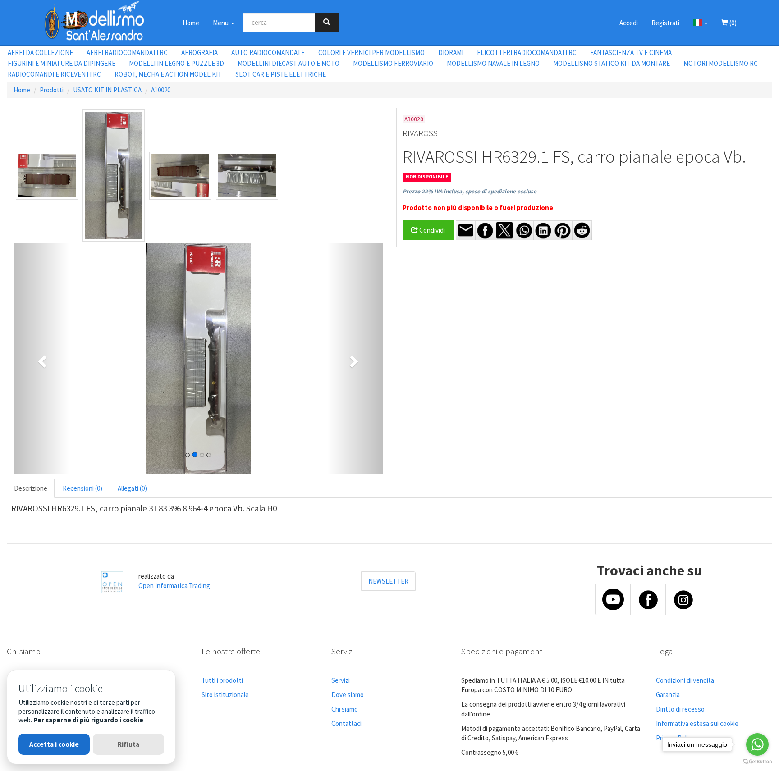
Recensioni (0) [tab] (82, 488)
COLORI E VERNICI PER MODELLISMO (371, 52)
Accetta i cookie (54, 744)
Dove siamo (347, 694)
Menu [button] (221, 22)
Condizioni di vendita (685, 680)
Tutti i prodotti (222, 680)
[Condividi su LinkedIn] (543, 230)
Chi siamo (344, 709)
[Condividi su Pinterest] (563, 230)
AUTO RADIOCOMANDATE (268, 52)
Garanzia (668, 694)
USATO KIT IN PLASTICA (107, 90)
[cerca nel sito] (327, 22)
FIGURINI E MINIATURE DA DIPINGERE (61, 63)
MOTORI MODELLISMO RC (720, 63)
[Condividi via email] (466, 230)
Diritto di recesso (680, 709)
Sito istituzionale (225, 694)
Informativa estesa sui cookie (697, 723)
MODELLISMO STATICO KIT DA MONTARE (611, 63)
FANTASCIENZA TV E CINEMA (631, 52)
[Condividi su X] (504, 230)
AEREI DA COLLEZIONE (40, 52)
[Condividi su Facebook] (485, 230)
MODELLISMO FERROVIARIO (393, 63)
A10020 (160, 90)
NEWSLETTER (388, 581)
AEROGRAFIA (199, 52)
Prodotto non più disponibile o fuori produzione (478, 207)
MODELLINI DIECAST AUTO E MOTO (288, 63)
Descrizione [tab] (30, 488)
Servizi (340, 680)
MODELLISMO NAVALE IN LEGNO (493, 63)
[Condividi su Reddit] (582, 230)
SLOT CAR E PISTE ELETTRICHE (280, 74)
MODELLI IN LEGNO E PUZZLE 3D (176, 63)
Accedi (628, 22)
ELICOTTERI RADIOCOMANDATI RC (527, 52)
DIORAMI (450, 52)
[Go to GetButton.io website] (757, 762)
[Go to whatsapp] (757, 744)
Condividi (431, 230)
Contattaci (346, 723)
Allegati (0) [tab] (132, 488)
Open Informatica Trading (174, 585)
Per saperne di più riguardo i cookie (88, 720)
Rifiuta (128, 744)
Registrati (665, 22)
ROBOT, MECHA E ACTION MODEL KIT (168, 74)
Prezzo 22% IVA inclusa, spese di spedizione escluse (469, 191)
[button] (700, 22)
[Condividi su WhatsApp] (524, 230)
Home (191, 22)
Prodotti (52, 90)
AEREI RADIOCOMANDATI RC (127, 52)
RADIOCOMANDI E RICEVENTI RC (54, 74)
